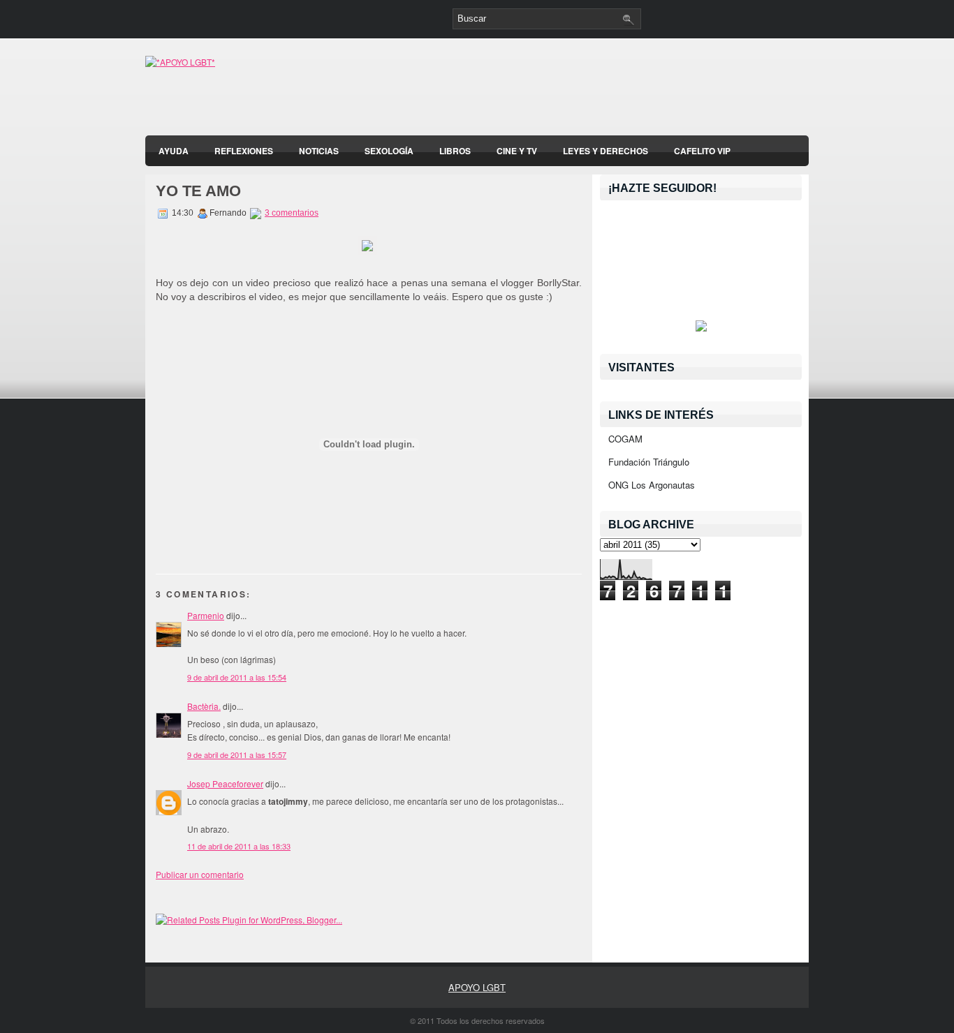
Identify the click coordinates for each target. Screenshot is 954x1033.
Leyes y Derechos (605, 150)
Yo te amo (198, 191)
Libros (455, 150)
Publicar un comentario (200, 874)
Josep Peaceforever (225, 783)
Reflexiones (243, 150)
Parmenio (205, 615)
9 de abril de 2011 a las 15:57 (236, 754)
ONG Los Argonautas (651, 484)
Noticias (319, 150)
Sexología (389, 150)
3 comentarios (291, 213)
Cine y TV (517, 150)
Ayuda (174, 150)
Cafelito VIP (702, 150)
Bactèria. (204, 706)
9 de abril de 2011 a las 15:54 (236, 677)
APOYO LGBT (477, 987)
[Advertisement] (645, 91)
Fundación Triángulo (648, 461)
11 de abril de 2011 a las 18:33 (239, 846)
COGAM (625, 438)
